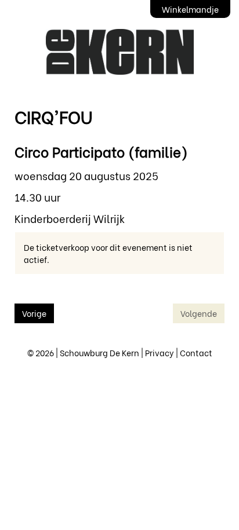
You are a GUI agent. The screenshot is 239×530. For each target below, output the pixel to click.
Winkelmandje (190, 9)
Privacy (159, 352)
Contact (196, 352)
